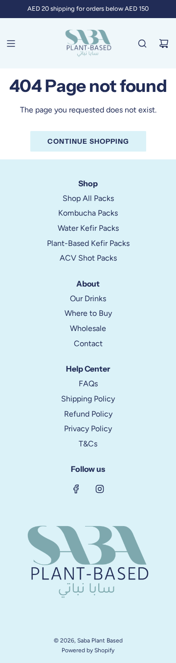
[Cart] (164, 43)
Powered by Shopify (88, 650)
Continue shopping (88, 141)
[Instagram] (99, 489)
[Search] (142, 43)
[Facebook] (76, 489)
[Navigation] (11, 43)
